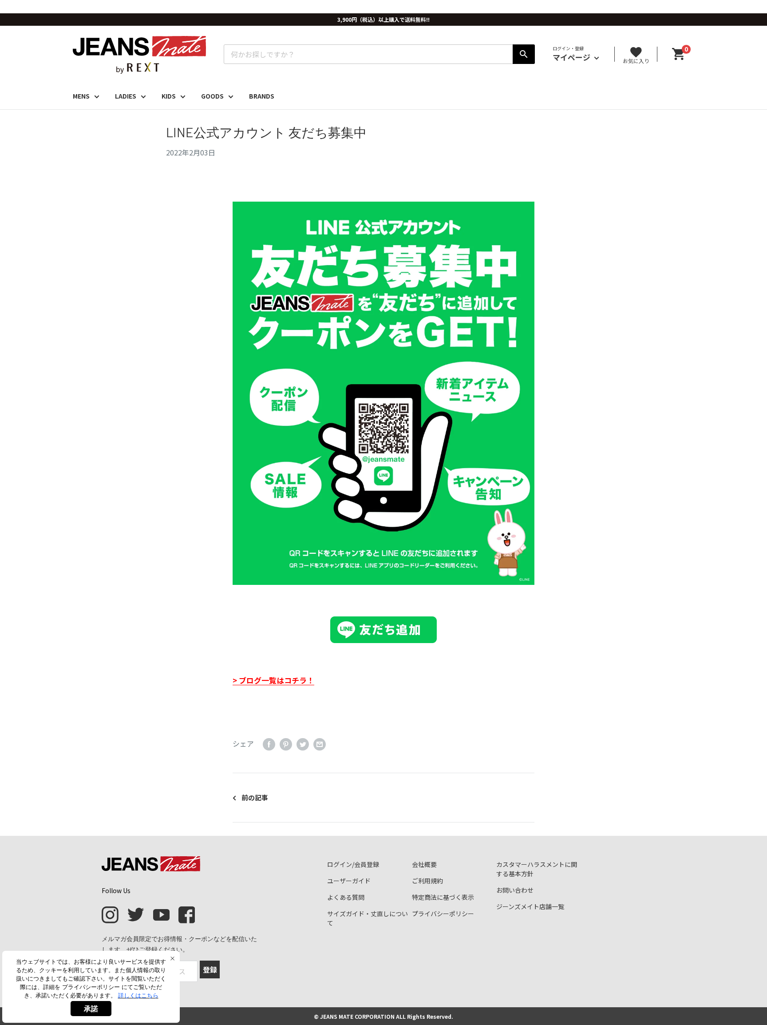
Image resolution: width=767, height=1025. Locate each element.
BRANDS (261, 95)
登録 (210, 969)
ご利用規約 (427, 880)
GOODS (212, 95)
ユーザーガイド (349, 880)
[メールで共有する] (319, 744)
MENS (81, 95)
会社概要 (424, 864)
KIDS (169, 95)
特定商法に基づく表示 (443, 897)
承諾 (91, 1008)
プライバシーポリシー (443, 913)
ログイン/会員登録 (353, 864)
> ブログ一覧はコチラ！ (273, 680)
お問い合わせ (515, 890)
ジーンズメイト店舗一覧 (530, 906)
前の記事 (254, 797)
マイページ (572, 57)
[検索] (524, 54)
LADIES (125, 95)
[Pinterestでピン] (286, 744)
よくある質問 (345, 897)
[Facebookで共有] (269, 744)
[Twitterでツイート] (303, 744)
